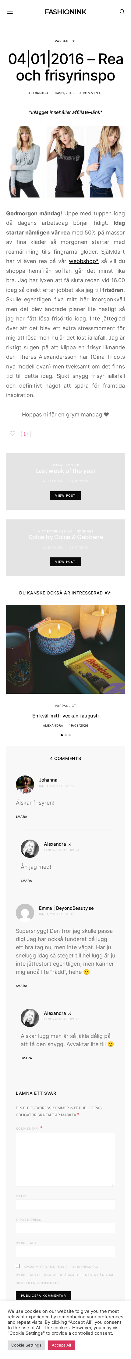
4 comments (91, 93)
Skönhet (85, 531)
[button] (62, 735)
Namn (21, 1196)
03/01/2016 (78, 481)
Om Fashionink (65, 465)
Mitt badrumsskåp (55, 531)
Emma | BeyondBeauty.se (66, 908)
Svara (21, 816)
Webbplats (26, 1243)
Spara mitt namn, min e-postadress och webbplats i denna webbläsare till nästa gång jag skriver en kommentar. (65, 1275)
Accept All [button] (61, 1345)
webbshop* (84, 261)
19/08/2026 (78, 725)
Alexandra (38, 93)
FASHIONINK (65, 12)
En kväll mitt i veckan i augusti (65, 716)
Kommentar (27, 1128)
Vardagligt (65, 41)
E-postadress (28, 1219)
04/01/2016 (64, 93)
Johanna (48, 780)
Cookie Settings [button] (26, 1345)
